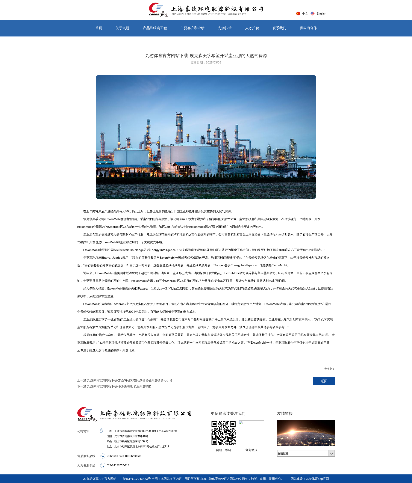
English (321, 13)
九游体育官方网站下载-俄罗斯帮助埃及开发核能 (114, 386)
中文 (305, 13)
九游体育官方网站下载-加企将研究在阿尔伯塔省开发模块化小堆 (124, 380)
